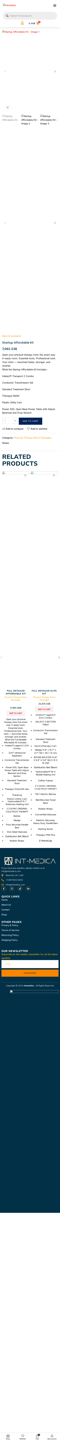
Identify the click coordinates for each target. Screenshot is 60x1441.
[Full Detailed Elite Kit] (44, 579)
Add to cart (30, 421)
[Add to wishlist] (25, 475)
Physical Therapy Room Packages (32, 437)
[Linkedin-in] (28, 888)
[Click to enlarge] (7, 107)
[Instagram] (12, 888)
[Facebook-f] (3, 888)
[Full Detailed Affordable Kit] (15, 579)
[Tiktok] (20, 888)
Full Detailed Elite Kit (44, 692)
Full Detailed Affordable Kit (16, 692)
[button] (54, 5)
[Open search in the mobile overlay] (30, 15)
